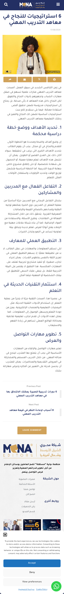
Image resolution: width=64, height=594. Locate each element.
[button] (5, 534)
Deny (32, 572)
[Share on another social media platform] (10, 79)
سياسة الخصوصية (26, 590)
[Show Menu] (58, 5)
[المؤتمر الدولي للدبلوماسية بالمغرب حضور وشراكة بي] (13, 528)
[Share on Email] (25, 79)
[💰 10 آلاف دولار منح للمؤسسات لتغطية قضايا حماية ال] (52, 528)
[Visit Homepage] (32, 5)
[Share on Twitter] (40, 79)
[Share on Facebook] (54, 79)
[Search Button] (6, 5)
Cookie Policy (41, 590)
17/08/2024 (55, 30)
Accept (32, 563)
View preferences (32, 582)
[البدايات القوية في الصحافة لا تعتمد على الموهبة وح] (32, 528)
